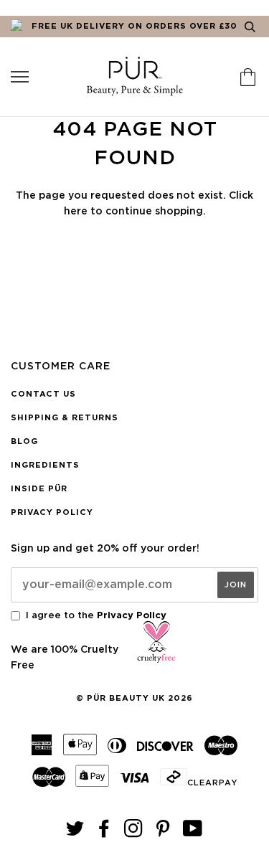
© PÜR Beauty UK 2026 (134, 698)
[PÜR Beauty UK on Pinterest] (163, 833)
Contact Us (43, 394)
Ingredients (45, 465)
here (76, 212)
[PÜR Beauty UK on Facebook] (104, 833)
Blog (24, 441)
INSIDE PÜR (39, 489)
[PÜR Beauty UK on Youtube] (193, 833)
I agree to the (96, 615)
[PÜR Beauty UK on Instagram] (133, 833)
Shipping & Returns (64, 418)
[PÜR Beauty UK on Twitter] (75, 833)
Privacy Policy (52, 512)
